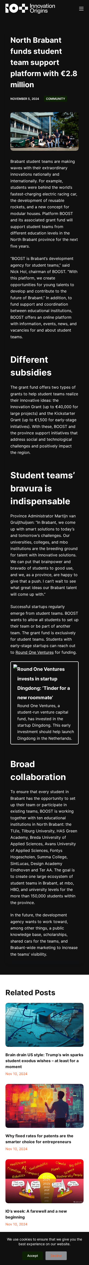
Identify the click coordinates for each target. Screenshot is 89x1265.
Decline (56, 1256)
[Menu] (81, 8)
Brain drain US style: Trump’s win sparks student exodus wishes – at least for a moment (44, 1060)
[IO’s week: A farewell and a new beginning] (44, 1181)
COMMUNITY (55, 99)
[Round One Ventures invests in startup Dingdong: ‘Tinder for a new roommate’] (44, 703)
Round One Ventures (35, 652)
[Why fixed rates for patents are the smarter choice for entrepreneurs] (44, 1106)
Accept (32, 1256)
